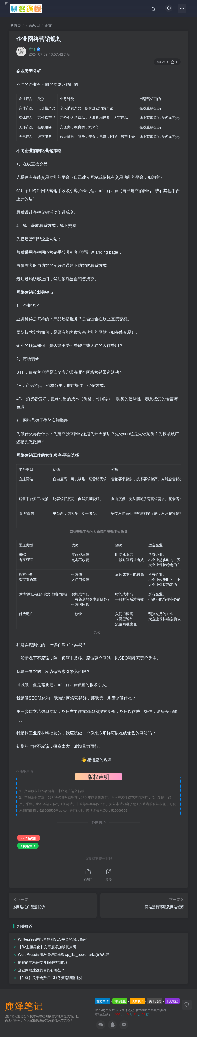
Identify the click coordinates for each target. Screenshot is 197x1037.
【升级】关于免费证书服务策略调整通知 (50, 977)
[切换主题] (187, 1005)
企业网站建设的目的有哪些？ (41, 969)
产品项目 (33, 25)
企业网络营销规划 (39, 38)
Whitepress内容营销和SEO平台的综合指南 (52, 939)
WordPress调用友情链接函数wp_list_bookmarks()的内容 (63, 954)
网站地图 (120, 1001)
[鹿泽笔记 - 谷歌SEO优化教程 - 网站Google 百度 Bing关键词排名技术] (25, 1005)
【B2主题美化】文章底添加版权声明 (47, 946)
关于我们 (155, 1001)
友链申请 (102, 1001)
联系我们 (137, 1001)
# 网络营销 (28, 846)
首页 (17, 25)
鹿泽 (32, 49)
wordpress (146, 1010)
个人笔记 (172, 1001)
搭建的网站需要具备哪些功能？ (43, 962)
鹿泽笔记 (128, 1010)
